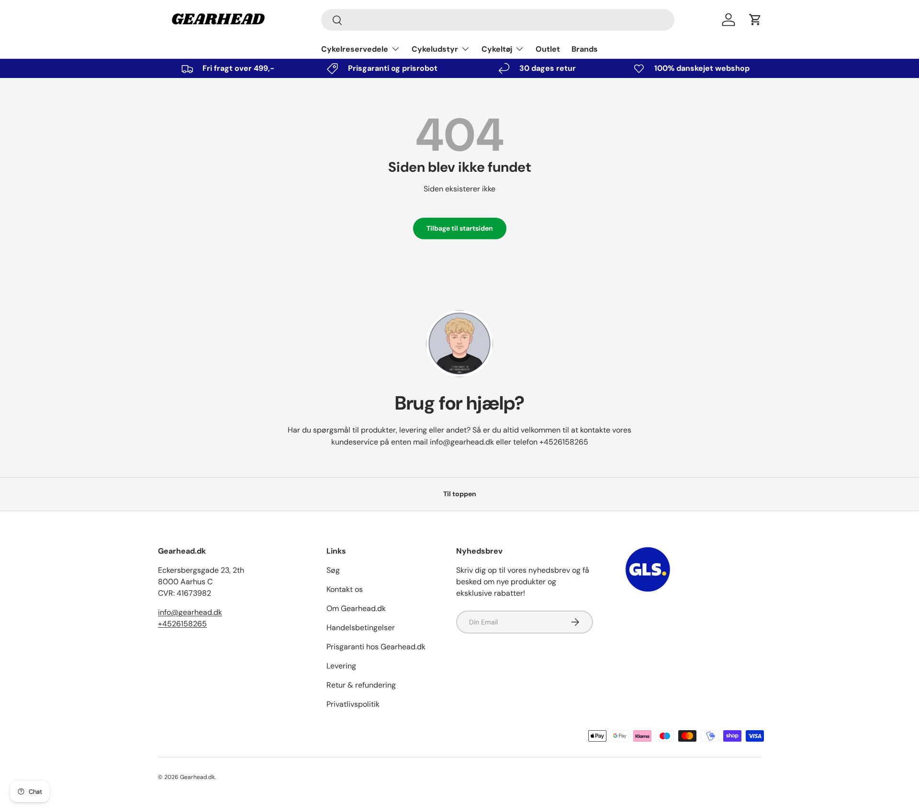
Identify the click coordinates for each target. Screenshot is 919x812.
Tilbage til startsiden (459, 228)
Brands (585, 49)
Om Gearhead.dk (356, 608)
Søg (333, 570)
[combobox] (498, 20)
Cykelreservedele (354, 49)
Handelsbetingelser (360, 628)
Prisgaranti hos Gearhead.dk (376, 647)
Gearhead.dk (197, 777)
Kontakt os (344, 589)
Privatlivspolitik (353, 704)
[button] (755, 19)
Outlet (548, 49)
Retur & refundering (361, 685)
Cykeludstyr (435, 49)
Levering (341, 666)
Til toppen (459, 493)
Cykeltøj (497, 49)
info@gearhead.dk (462, 442)
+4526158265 (563, 442)
